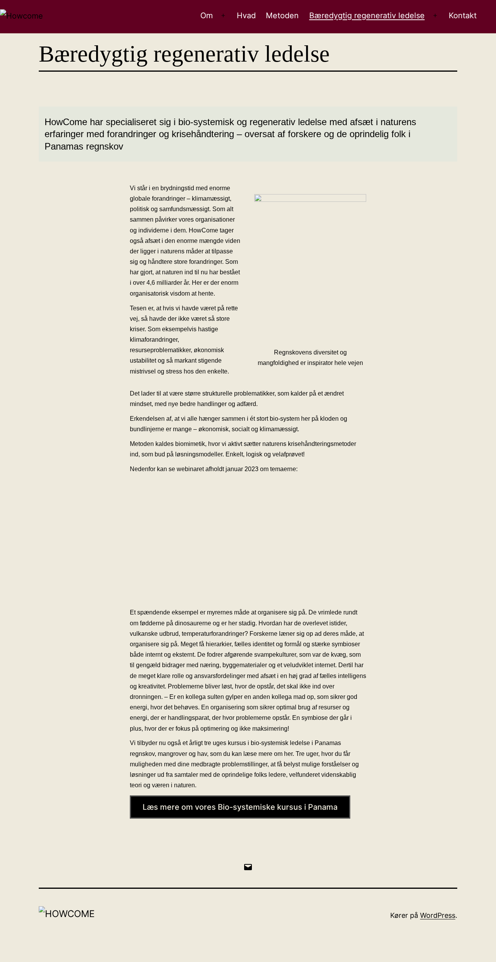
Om (206, 15)
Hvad (246, 15)
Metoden (282, 15)
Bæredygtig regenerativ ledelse (367, 15)
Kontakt (463, 15)
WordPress (437, 915)
